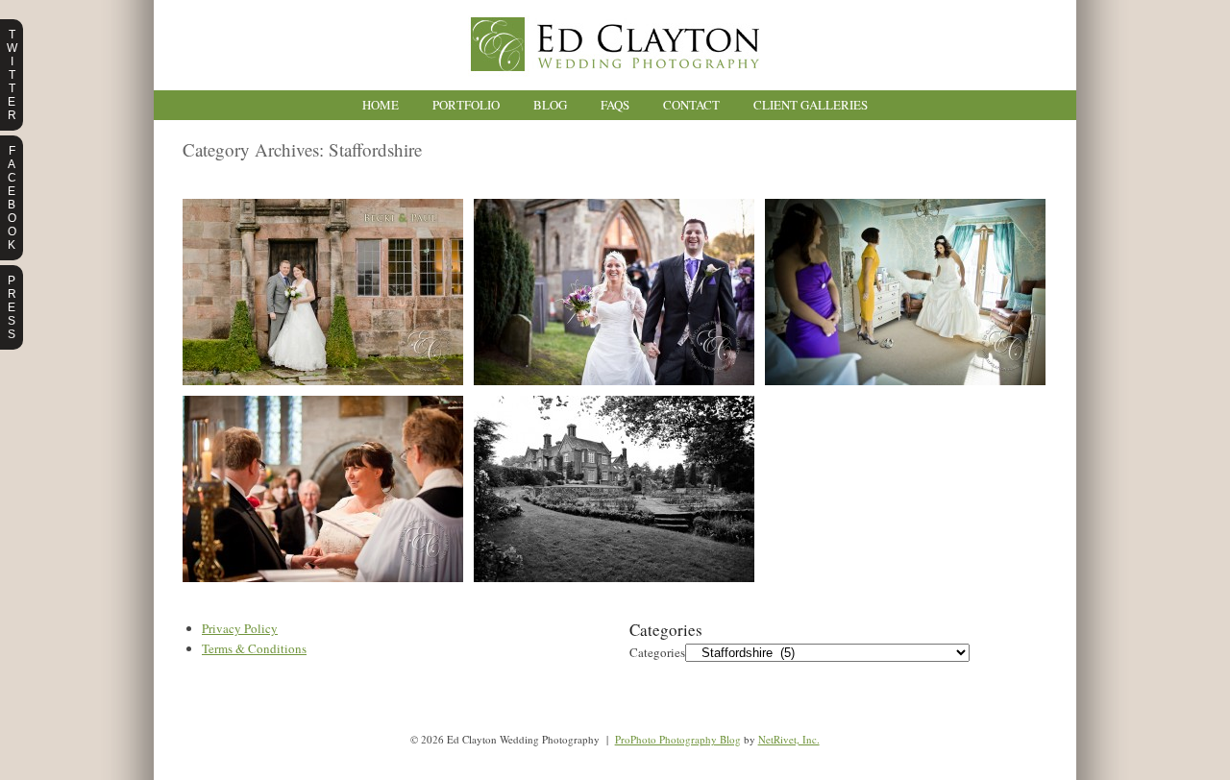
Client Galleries (810, 105)
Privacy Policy (240, 628)
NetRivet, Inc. (789, 739)
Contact (691, 105)
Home (380, 105)
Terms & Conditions (254, 648)
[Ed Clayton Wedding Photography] (615, 85)
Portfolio (466, 105)
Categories (657, 652)
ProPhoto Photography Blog (678, 739)
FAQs (615, 105)
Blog (550, 105)
